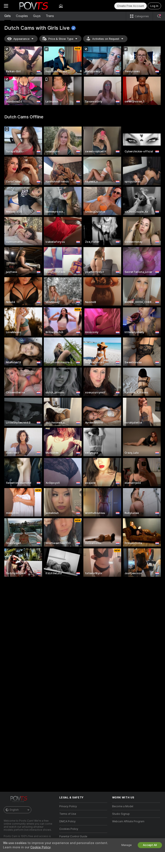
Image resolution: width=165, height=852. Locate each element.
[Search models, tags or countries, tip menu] (159, 16)
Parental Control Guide (73, 836)
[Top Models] (61, 6)
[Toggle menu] (6, 6)
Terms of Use (67, 813)
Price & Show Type (60, 38)
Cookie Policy (40, 847)
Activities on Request (105, 38)
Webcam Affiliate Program (128, 821)
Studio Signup (121, 813)
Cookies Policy (68, 828)
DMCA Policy (67, 821)
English (14, 809)
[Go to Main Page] (33, 6)
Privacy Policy (68, 806)
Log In (154, 6)
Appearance (21, 38)
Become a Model (122, 806)
